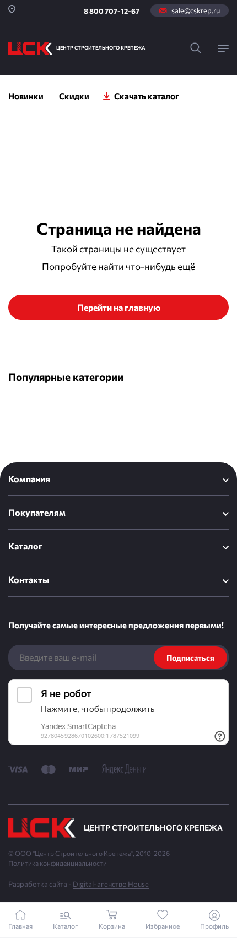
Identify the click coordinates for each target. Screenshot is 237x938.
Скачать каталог (146, 96)
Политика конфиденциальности (57, 863)
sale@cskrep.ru (195, 10)
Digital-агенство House (111, 884)
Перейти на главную (118, 307)
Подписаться (190, 657)
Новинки (26, 96)
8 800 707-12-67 (111, 11)
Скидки (74, 96)
